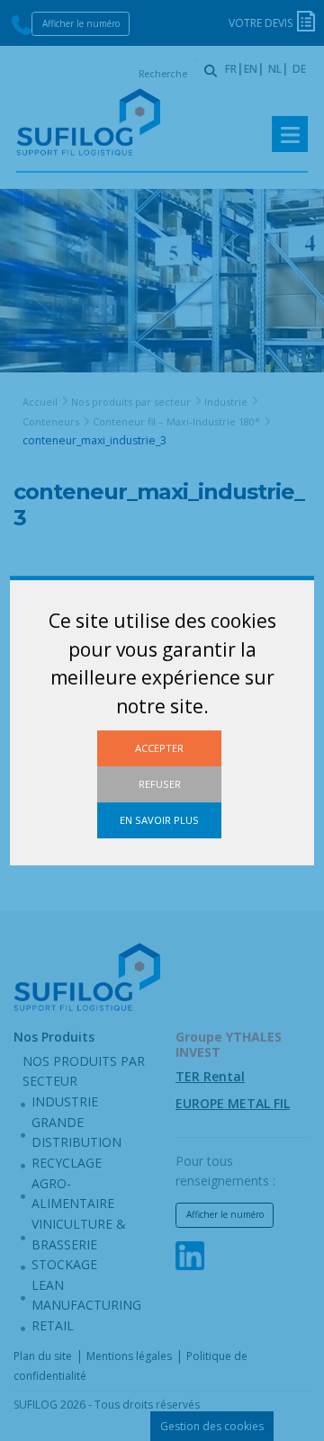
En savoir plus (159, 820)
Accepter (159, 748)
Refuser (160, 784)
